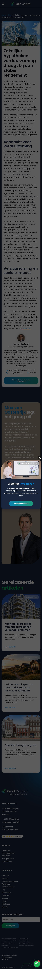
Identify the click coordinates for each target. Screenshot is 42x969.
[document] (21, 484)
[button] (40, 458)
